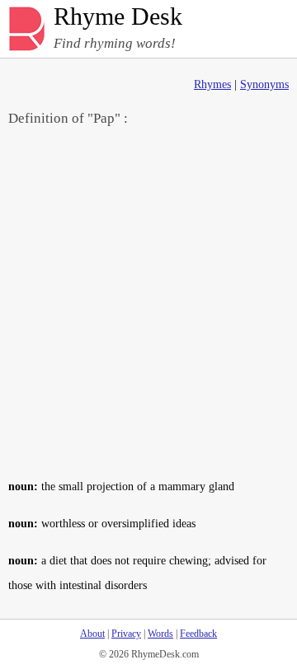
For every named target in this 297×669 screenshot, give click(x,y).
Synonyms (264, 84)
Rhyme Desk (118, 17)
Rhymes (212, 84)
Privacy (126, 633)
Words (160, 633)
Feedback (198, 633)
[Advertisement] (148, 301)
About (92, 633)
